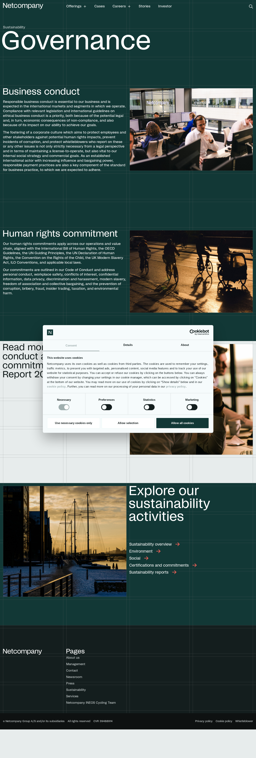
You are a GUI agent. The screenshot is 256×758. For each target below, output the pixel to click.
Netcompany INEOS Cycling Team (91, 702)
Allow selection (128, 423)
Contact (72, 670)
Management (75, 664)
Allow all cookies (182, 423)
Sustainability (76, 689)
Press (70, 683)
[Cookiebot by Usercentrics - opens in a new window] (192, 332)
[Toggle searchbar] (251, 6)
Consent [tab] (71, 345)
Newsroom (74, 677)
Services (72, 696)
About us (73, 657)
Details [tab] (128, 344)
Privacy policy (204, 721)
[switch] (106, 407)
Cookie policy (224, 721)
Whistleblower (244, 721)
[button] (76, 6)
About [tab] (185, 344)
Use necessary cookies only (73, 423)
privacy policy (176, 386)
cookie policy (56, 386)
